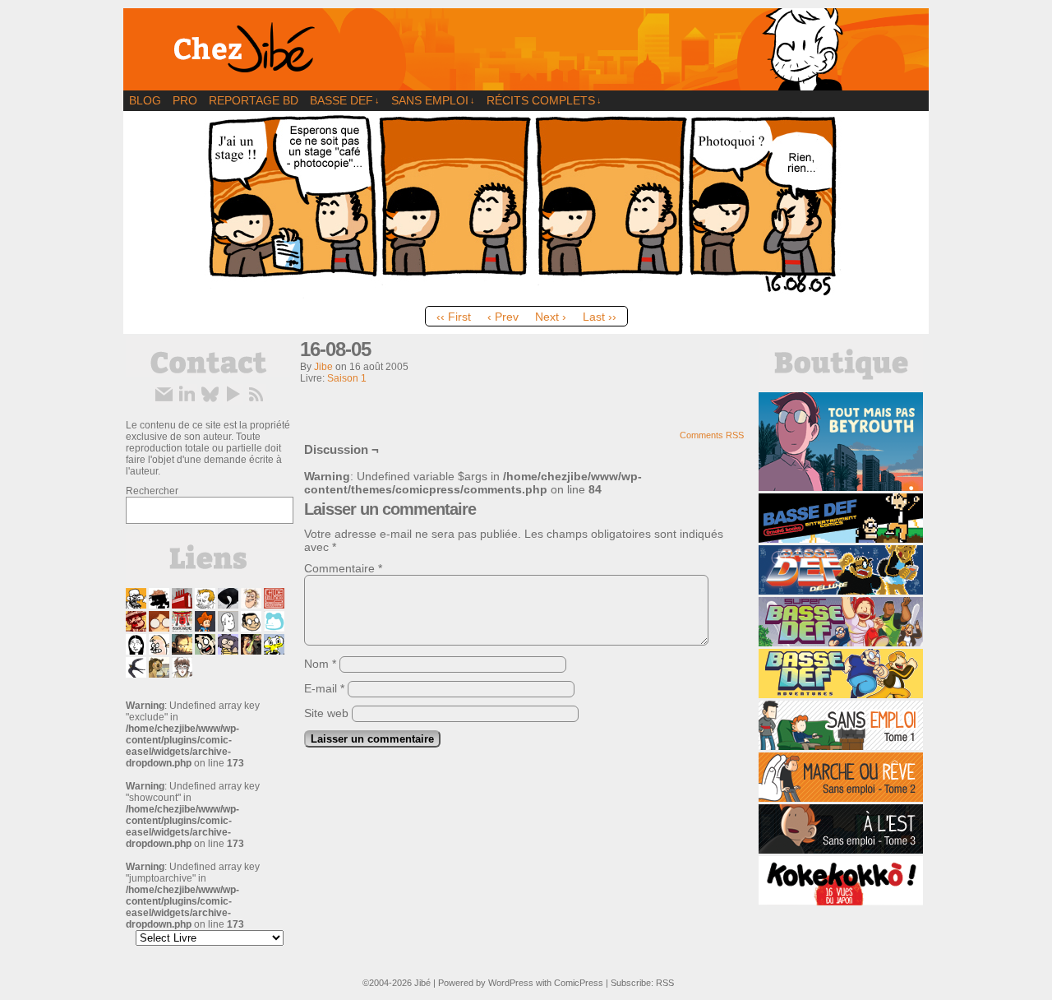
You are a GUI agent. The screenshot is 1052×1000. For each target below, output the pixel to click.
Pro (185, 100)
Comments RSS (712, 435)
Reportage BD (253, 100)
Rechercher (152, 491)
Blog (145, 100)
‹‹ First (453, 316)
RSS (665, 983)
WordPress (510, 983)
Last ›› (599, 316)
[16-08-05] (526, 294)
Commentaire (343, 568)
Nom (320, 663)
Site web (326, 713)
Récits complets (544, 100)
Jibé (422, 983)
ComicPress (578, 983)
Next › (550, 316)
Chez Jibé (526, 49)
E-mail (324, 688)
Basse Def (345, 100)
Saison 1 (347, 378)
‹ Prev (503, 316)
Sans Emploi (433, 100)
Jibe (323, 367)
